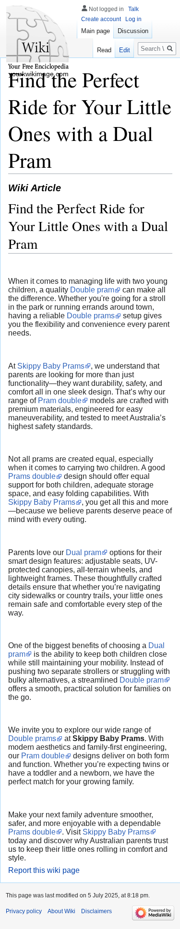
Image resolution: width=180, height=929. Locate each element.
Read (104, 50)
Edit (124, 50)
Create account (101, 19)
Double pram (92, 290)
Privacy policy (24, 911)
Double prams (91, 316)
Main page (95, 31)
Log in (133, 19)
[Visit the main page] (38, 38)
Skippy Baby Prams (50, 366)
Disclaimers (96, 911)
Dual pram (83, 552)
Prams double (32, 476)
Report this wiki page (44, 870)
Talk (133, 9)
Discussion (133, 31)
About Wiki (61, 911)
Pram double (60, 400)
